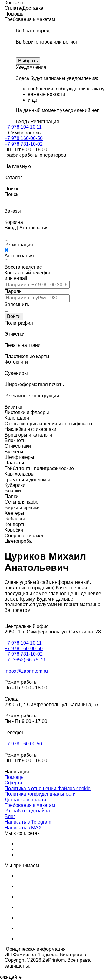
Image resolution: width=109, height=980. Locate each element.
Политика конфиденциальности (40, 794)
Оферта (13, 782)
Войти (14, 316)
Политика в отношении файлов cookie (48, 788)
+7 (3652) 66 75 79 (25, 659)
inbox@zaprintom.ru (26, 671)
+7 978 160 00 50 (23, 743)
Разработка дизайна (27, 810)
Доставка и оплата (25, 799)
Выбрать (28, 60)
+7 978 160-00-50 (24, 138)
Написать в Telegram (28, 822)
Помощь (14, 777)
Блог (10, 816)
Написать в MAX (23, 827)
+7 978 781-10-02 (24, 144)
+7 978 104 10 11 (23, 127)
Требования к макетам (30, 805)
